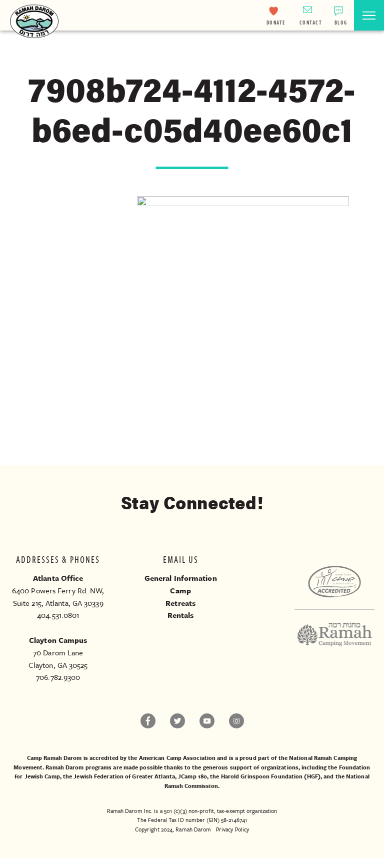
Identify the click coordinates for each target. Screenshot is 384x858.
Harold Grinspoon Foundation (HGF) (270, 776)
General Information (180, 577)
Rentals (181, 614)
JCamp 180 (192, 776)
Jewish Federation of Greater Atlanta (124, 776)
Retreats (181, 602)
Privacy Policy (232, 829)
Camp (180, 590)
